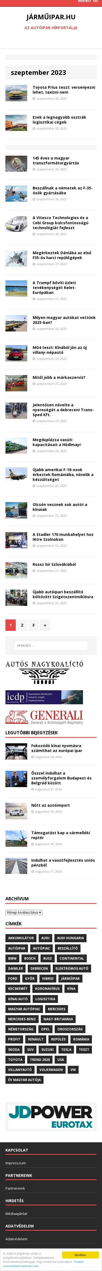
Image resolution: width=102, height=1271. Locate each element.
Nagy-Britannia (58, 1019)
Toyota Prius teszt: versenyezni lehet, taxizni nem (64, 90)
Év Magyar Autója (24, 1079)
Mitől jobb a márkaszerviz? (59, 377)
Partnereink (15, 1188)
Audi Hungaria (70, 938)
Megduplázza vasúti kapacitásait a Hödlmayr (57, 442)
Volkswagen (51, 1069)
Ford (12, 978)
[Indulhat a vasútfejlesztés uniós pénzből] (16, 870)
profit (14, 1039)
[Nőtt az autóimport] (16, 815)
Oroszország (70, 1029)
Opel (45, 1029)
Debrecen (39, 968)
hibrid (48, 978)
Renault (36, 1039)
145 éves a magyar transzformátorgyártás (56, 160)
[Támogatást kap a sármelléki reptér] (16, 843)
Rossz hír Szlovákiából (54, 564)
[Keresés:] (51, 645)
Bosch (30, 958)
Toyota (15, 1059)
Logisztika (45, 999)
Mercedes (56, 1009)
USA (60, 1059)
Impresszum (15, 1163)
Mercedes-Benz (22, 1019)
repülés (58, 1039)
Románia (81, 1039)
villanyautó (20, 1069)
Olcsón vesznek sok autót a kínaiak (60, 507)
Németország (20, 1029)
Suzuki (47, 1049)
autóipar (16, 948)
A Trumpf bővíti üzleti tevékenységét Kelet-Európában (54, 287)
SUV (30, 1049)
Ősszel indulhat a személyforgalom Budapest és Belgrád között (61, 777)
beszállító (68, 948)
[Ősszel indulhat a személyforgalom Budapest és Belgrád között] (16, 783)
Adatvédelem (16, 1238)
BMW (12, 958)
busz (47, 958)
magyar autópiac (24, 1009)
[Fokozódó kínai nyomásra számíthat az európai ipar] (16, 756)
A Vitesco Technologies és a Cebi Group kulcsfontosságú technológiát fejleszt (60, 222)
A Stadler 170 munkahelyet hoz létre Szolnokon (63, 537)
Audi (45, 938)
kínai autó (18, 999)
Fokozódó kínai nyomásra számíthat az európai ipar (56, 748)
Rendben (80, 1255)
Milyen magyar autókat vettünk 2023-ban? (64, 320)
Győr (30, 978)
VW (73, 1069)
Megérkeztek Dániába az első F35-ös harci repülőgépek (62, 255)
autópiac (41, 948)
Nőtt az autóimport (50, 805)
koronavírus (47, 988)
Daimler (15, 968)
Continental (72, 958)
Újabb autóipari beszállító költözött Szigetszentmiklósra (63, 594)
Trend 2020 (40, 1059)
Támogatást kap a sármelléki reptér (60, 835)
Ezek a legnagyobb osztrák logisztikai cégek (59, 120)
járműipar (70, 978)
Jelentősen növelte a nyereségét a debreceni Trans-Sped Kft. (63, 409)
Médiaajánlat (16, 1213)
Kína (71, 988)
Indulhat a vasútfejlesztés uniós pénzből (63, 863)
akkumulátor (21, 938)
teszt (84, 1049)
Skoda (14, 1049)
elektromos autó (71, 968)
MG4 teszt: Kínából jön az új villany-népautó (60, 350)
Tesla (66, 1049)
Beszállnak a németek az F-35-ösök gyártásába (63, 190)
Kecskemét (17, 988)
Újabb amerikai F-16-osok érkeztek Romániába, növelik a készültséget (63, 474)
